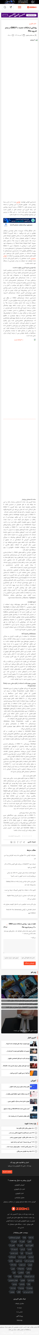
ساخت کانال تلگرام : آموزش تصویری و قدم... (20, 1137)
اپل (22, 1253)
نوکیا (10, 1276)
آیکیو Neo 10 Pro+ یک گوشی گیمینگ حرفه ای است (20, 890)
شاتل (28, 1272)
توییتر (30, 1265)
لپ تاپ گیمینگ (29, 1276)
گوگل (19, 1292)
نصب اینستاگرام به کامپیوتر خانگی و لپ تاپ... (20, 1133)
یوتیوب (12, 1292)
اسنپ (29, 1249)
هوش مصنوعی (13, 1280)
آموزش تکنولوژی (19, 1185)
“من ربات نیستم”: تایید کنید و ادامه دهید (21, 1142)
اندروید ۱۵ (14, 1249)
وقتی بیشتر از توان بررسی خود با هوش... (18, 1087)
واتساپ (22, 1284)
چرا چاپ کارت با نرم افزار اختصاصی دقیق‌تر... (18, 1058)
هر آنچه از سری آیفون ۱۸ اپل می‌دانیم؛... (19, 1073)
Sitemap (19, 1320)
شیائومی (21, 1272)
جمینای (29, 1268)
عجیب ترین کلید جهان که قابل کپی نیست (25, 1030)
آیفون (29, 1241)
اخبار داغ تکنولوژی (19, 1189)
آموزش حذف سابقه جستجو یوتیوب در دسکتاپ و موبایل (19, 1202)
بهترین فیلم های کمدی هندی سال (27, 1002)
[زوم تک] (32, 7)
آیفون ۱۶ (22, 1241)
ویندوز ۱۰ (29, 1288)
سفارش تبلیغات (19, 1303)
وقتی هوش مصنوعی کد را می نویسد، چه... (18, 1116)
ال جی (23, 1249)
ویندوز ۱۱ (21, 1288)
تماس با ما (19, 1312)
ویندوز (15, 1284)
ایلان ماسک (22, 1257)
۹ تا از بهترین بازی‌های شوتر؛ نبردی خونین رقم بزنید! (22, 996)
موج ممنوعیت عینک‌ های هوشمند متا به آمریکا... (17, 1044)
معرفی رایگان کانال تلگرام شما (24, 1128)
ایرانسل (31, 1257)
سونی (13, 1268)
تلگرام (11, 1261)
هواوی (18, 202)
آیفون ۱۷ (14, 1241)
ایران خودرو (14, 1253)
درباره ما (19, 1308)
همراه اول (31, 1280)
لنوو (14, 1272)
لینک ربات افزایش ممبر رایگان (24, 1151)
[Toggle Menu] (19, 7)
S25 (24, 1237)
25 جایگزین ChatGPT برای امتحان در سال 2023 (23, 1006)
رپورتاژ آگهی (19, 1316)
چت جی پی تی (28, 1292)
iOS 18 (31, 1237)
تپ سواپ (22, 1265)
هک (29, 1284)
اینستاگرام (12, 1257)
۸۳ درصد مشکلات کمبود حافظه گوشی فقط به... (17, 1094)
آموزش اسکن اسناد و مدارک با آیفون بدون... (18, 1101)
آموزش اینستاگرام (14, 1237)
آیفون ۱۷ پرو (29, 1245)
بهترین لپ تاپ (29, 1261)
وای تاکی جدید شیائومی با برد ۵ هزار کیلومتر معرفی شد (19, 904)
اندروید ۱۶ (29, 1253)
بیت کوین (19, 1261)
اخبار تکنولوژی (19, 1193)
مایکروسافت (18, 1276)
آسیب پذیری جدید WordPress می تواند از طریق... (15, 1109)
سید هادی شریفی (30, 35)
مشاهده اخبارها (7, 1172)
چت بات (13, 1288)
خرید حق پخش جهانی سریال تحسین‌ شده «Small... (15, 1066)
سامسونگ (21, 1268)
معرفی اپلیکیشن (19, 1197)
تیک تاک (13, 1265)
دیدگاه (33, 938)
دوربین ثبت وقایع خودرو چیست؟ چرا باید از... (17, 1051)
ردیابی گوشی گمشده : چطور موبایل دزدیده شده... (18, 1147)
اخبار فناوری (32, 23)
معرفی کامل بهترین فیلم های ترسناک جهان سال (23, 999)
